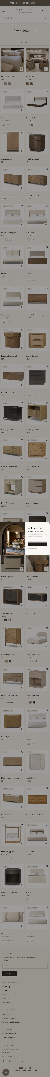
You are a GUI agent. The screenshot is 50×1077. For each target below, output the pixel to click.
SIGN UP (37, 544)
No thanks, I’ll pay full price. (32, 548)
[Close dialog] (49, 523)
